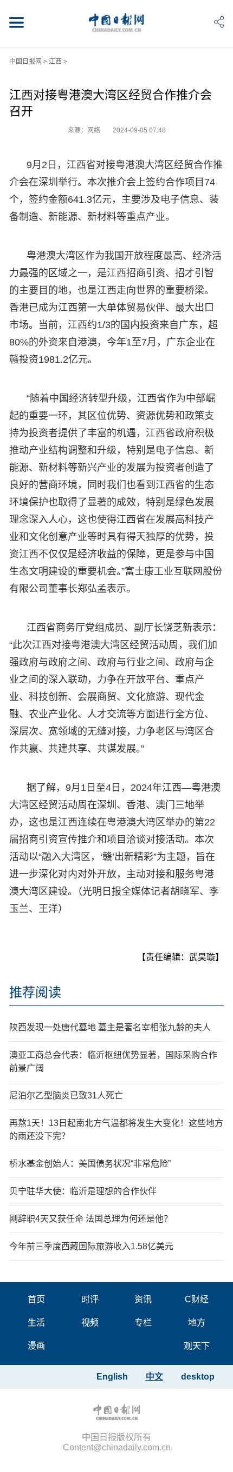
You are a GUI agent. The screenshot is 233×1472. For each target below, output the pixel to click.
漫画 (36, 1345)
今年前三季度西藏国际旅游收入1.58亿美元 (91, 1246)
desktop (198, 1376)
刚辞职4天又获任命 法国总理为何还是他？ (90, 1218)
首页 (36, 1299)
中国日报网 (25, 61)
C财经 (197, 1299)
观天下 (197, 1345)
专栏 (143, 1322)
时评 (90, 1299)
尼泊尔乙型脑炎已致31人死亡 (66, 1095)
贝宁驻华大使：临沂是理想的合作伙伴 (83, 1191)
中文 (154, 1376)
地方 (196, 1322)
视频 (90, 1322)
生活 (36, 1322)
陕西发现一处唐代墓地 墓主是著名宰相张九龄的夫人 (110, 1027)
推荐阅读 (35, 992)
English (112, 1376)
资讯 (143, 1299)
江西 (55, 61)
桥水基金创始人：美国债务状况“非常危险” (90, 1163)
